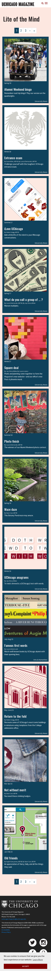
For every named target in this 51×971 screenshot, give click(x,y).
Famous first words (15, 645)
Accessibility (6, 930)
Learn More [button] (38, 959)
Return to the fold (15, 716)
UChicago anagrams (16, 577)
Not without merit (15, 789)
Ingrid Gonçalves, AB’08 (14, 862)
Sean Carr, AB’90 (11, 513)
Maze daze (10, 509)
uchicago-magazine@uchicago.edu (14, 919)
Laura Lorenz (23, 371)
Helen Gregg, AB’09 (12, 232)
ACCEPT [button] (25, 966)
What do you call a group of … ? (23, 299)
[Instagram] (43, 943)
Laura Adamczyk (12, 649)
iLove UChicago (13, 228)
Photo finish (11, 441)
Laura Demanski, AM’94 (28, 161)
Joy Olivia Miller (30, 303)
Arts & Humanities (40, 660)
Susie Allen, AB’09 (12, 161)
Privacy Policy (6, 932)
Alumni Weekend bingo (18, 89)
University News (41, 101)
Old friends (11, 858)
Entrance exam (13, 157)
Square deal (11, 367)
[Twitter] (32, 943)
